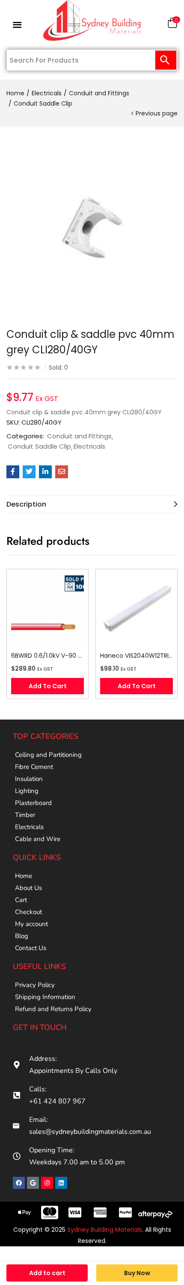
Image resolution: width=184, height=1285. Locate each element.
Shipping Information (45, 997)
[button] (172, 25)
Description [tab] (26, 504)
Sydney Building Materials (104, 1229)
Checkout (28, 912)
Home (15, 93)
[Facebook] (19, 1183)
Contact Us (30, 948)
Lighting (27, 791)
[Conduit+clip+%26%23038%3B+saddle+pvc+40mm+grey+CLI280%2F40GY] (29, 471)
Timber (25, 815)
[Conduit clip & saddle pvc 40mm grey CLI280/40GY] (12, 471)
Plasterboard (33, 803)
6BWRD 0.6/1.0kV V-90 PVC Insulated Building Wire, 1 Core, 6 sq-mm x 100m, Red (47, 655)
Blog (21, 936)
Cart (21, 900)
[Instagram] (47, 1183)
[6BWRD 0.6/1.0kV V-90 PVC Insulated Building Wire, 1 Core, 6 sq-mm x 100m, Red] (47, 610)
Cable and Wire (37, 839)
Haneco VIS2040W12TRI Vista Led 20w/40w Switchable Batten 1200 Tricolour (136, 655)
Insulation (29, 779)
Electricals (47, 93)
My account (31, 924)
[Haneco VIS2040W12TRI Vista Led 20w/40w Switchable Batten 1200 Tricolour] (136, 610)
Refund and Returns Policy (53, 1009)
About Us (28, 888)
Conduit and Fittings (99, 93)
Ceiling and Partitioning (48, 754)
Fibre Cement (34, 766)
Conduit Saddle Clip (43, 103)
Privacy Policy (35, 985)
